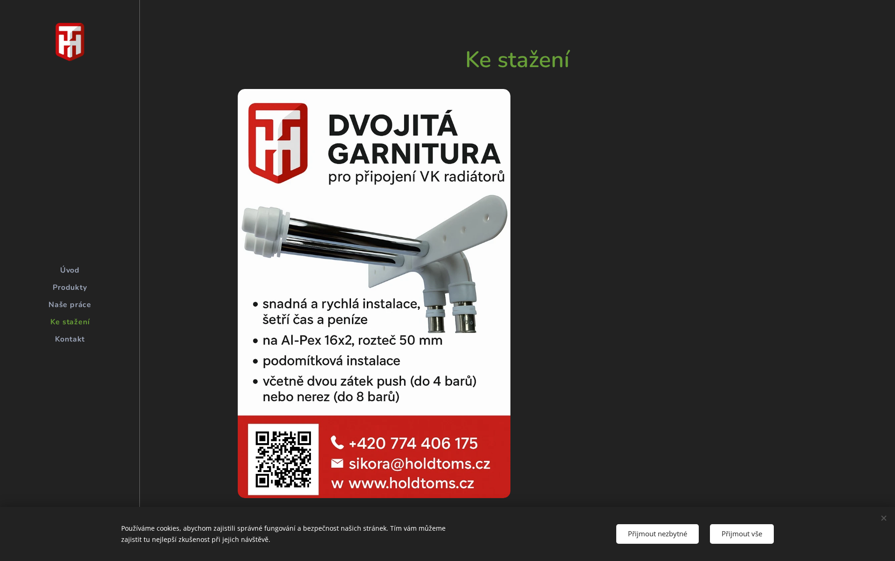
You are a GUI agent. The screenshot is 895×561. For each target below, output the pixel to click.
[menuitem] (70, 270)
